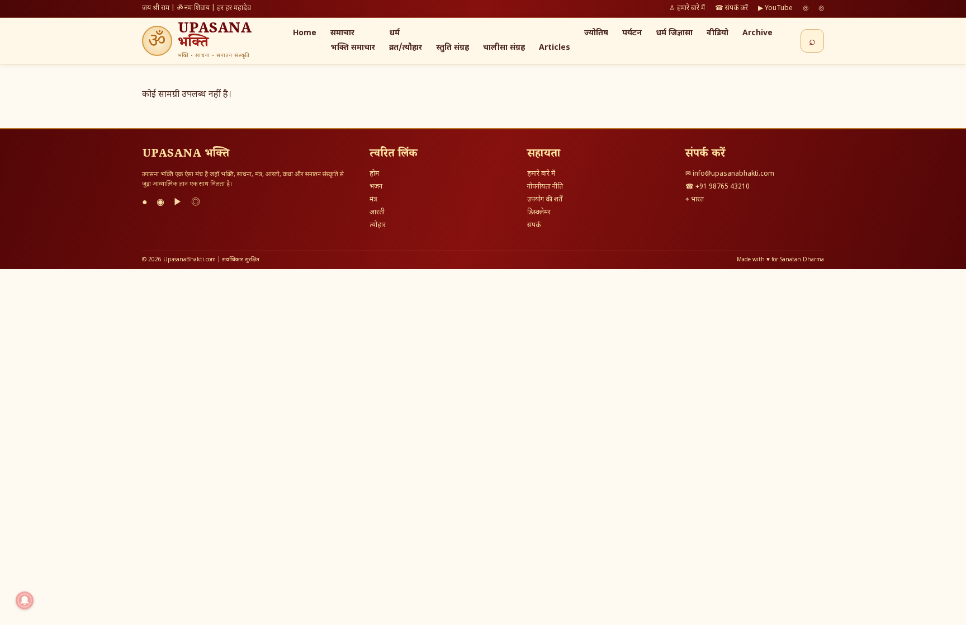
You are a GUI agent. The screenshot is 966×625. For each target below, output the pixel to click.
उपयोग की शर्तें (544, 199)
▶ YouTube (775, 8)
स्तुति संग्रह (452, 48)
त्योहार (378, 225)
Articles (554, 48)
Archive (757, 33)
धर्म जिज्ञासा (674, 33)
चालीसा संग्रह (504, 48)
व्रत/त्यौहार (405, 48)
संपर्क (534, 225)
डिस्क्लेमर (539, 212)
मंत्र (373, 199)
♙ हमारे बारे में (687, 8)
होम (374, 174)
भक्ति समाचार (352, 48)
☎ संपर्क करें (731, 8)
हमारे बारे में (541, 174)
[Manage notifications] (25, 600)
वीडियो (717, 33)
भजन (376, 186)
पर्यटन (632, 33)
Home (304, 33)
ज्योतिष (596, 33)
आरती (377, 212)
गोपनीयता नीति (545, 186)
